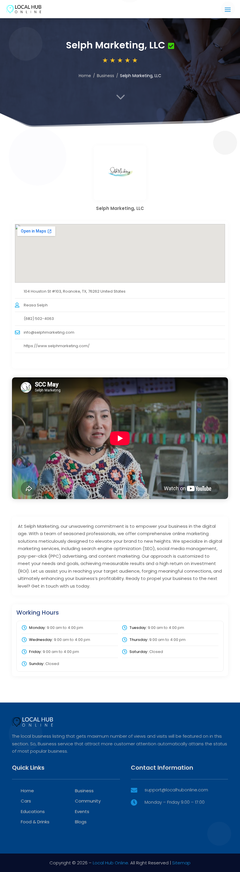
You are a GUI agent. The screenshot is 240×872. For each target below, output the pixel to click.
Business (105, 76)
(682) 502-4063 (39, 318)
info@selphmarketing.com (49, 332)
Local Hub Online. (111, 863)
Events (82, 811)
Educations (33, 811)
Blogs (81, 822)
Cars (26, 801)
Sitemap (181, 863)
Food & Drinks (35, 822)
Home (85, 76)
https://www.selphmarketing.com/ (57, 346)
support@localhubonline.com (176, 790)
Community (88, 801)
